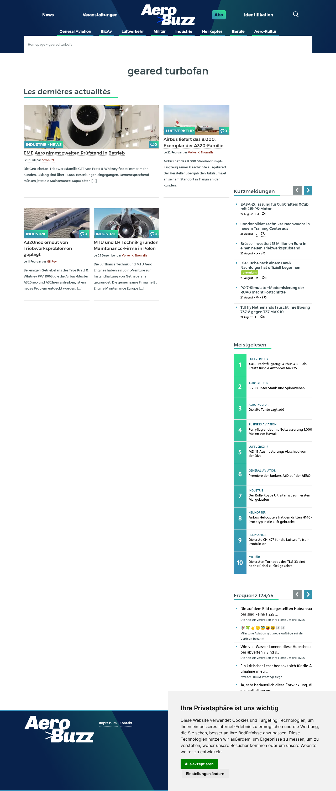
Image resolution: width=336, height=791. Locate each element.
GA (257, 214)
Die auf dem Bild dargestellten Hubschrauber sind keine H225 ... (276, 612)
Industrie (183, 31)
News (48, 14)
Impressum (108, 723)
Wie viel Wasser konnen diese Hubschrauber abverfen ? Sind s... (275, 650)
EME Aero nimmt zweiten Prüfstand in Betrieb (74, 153)
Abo (218, 14)
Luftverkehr (133, 31)
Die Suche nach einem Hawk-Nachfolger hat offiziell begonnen (270, 267)
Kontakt (126, 723)
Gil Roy (52, 261)
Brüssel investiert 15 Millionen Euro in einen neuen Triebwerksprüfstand (273, 246)
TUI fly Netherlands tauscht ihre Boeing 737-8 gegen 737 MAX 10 (275, 309)
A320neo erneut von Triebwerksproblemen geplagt (48, 248)
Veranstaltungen (100, 14)
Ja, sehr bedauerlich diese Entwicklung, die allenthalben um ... (276, 688)
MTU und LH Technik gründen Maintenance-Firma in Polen (126, 245)
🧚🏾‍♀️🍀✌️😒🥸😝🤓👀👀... (264, 628)
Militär (160, 31)
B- (257, 234)
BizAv (106, 31)
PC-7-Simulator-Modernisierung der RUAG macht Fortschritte (272, 290)
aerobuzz (48, 160)
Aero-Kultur (265, 31)
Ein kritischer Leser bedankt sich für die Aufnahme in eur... (276, 669)
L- (257, 254)
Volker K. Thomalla (200, 152)
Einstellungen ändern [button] (205, 773)
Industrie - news (44, 144)
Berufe (238, 31)
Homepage (36, 45)
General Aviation (75, 31)
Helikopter (212, 31)
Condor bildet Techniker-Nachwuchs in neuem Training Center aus (275, 226)
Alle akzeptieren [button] (199, 764)
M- (257, 278)
